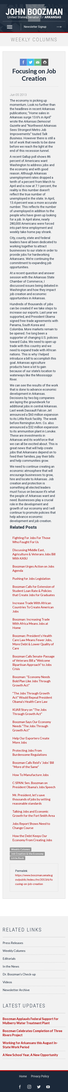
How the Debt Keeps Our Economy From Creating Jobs (32, 838)
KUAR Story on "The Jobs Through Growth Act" (29, 712)
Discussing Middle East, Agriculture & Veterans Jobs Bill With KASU (33, 554)
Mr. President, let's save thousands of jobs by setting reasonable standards (31, 799)
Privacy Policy (40, 1076)
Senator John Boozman (34, 13)
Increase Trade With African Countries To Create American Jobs (33, 607)
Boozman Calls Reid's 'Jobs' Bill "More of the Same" (33, 765)
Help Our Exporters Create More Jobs (30, 740)
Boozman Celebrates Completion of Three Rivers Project (32, 1033)
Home (23, 1076)
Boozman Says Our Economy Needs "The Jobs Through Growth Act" (31, 726)
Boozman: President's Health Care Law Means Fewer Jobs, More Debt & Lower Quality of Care (33, 642)
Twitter (30, 62)
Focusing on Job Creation (34, 74)
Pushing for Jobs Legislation (31, 578)
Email (37, 62)
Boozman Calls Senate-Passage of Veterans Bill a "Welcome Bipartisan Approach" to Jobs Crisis (33, 662)
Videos (7, 982)
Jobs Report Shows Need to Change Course (31, 826)
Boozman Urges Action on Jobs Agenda (33, 568)
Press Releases (13, 943)
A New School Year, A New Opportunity (30, 1055)
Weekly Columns (14, 951)
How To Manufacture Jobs (30, 775)
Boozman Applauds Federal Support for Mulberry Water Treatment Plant (30, 1021)
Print (44, 62)
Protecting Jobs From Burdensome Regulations (29, 752)
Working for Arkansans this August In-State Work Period (30, 1045)
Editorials (9, 958)
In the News (11, 966)
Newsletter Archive (16, 990)
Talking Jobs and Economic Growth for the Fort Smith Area (33, 813)
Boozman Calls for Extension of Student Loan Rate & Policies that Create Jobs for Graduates (33, 591)
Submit (59, 26)
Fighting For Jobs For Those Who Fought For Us (31, 540)
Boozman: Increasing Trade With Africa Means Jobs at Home (31, 623)
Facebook (23, 62)
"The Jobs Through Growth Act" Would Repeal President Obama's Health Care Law (32, 697)
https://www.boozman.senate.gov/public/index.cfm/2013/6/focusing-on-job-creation (34, 879)
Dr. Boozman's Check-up (19, 974)
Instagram (29, 1087)
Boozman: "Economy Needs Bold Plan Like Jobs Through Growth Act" (31, 681)
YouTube (48, 1087)
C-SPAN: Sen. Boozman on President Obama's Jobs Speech (33, 785)
